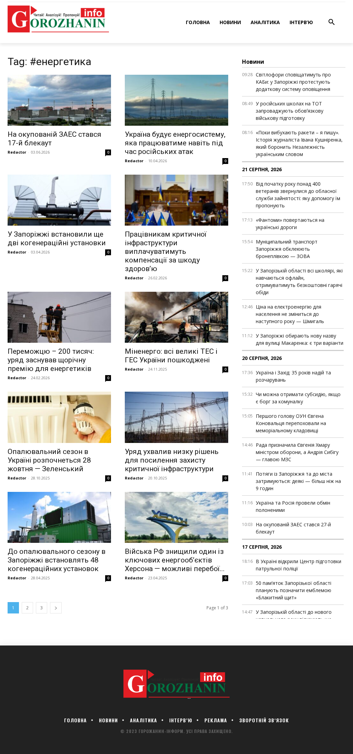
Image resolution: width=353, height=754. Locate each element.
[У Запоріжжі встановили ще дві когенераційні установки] (59, 200)
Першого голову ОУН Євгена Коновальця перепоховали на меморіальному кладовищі (291, 423)
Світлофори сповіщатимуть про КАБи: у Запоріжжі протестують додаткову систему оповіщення (293, 81)
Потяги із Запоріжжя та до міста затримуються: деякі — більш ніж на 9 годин (298, 481)
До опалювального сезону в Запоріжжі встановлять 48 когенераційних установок (56, 560)
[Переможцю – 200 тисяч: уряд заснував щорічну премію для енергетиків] (59, 317)
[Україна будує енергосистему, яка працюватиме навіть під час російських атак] (176, 100)
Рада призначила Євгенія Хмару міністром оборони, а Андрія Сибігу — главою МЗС (297, 452)
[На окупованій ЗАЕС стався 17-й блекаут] (59, 100)
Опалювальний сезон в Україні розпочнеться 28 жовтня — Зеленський (49, 460)
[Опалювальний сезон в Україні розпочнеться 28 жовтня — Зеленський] (59, 417)
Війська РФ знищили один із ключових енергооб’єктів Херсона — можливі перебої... (175, 560)
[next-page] (56, 607)
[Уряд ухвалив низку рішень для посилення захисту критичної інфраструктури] (176, 417)
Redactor (17, 152)
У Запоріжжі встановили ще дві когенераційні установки (57, 238)
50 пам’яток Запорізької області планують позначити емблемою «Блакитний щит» (293, 590)
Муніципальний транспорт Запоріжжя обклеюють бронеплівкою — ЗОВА (286, 248)
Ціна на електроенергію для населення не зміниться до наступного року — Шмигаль (290, 313)
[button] (331, 22)
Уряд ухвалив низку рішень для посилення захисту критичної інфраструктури (172, 460)
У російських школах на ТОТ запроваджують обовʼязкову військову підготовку (289, 110)
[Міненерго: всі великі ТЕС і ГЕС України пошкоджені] (176, 317)
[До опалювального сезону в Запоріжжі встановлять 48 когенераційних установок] (59, 517)
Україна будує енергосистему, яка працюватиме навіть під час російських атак (175, 143)
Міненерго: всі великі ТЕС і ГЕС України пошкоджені (171, 355)
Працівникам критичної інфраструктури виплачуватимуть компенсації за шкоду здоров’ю (165, 251)
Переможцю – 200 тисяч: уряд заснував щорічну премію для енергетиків (51, 360)
